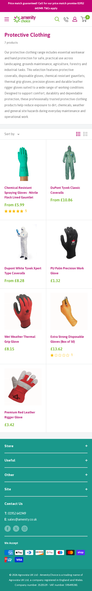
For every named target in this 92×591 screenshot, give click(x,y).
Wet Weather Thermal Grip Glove (19, 339)
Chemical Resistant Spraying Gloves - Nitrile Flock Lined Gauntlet (21, 192)
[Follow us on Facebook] (7, 528)
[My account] (75, 19)
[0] (84, 19)
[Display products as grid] (78, 134)
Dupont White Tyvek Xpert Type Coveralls (22, 270)
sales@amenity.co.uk (22, 519)
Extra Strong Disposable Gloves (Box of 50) (67, 339)
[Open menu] (6, 19)
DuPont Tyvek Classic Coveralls (65, 190)
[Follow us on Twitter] (16, 528)
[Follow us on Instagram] (24, 528)
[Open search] (57, 19)
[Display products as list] (86, 134)
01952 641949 (17, 513)
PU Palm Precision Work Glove (67, 270)
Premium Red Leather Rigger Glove (19, 414)
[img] (6, 211)
